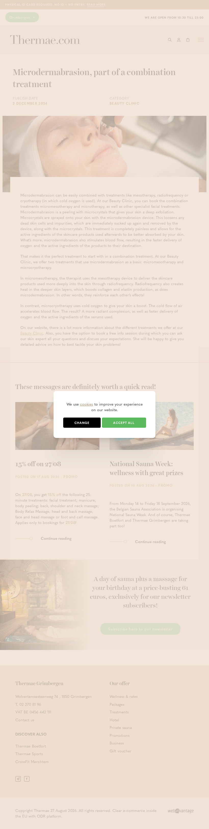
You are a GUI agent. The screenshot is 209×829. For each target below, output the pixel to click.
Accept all (124, 422)
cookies (86, 404)
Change (81, 422)
